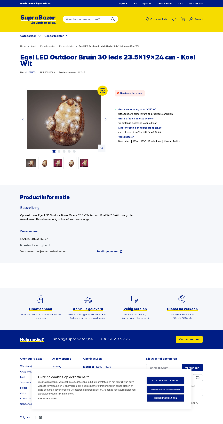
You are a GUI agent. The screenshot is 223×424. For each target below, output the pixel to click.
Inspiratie (123, 3)
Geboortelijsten (165, 3)
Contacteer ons (195, 3)
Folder (23, 387)
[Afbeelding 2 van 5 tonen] (59, 151)
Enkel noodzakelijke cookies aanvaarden (165, 389)
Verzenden (192, 367)
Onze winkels (27, 371)
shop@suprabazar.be (149, 127)
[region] (64, 126)
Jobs (180, 3)
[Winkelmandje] (183, 19)
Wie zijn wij (26, 366)
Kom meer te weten (47, 398)
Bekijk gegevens (107, 251)
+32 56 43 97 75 (152, 132)
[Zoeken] (113, 19)
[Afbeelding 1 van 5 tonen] (54, 151)
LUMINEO (31, 72)
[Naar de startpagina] (38, 19)
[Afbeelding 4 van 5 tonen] (69, 151)
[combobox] (85, 19)
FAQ (135, 3)
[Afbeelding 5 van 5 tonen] (74, 151)
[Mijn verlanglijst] (174, 19)
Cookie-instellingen (165, 398)
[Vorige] (22, 119)
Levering (56, 366)
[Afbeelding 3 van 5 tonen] (64, 151)
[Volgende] (105, 119)
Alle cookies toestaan (165, 381)
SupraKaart (147, 3)
